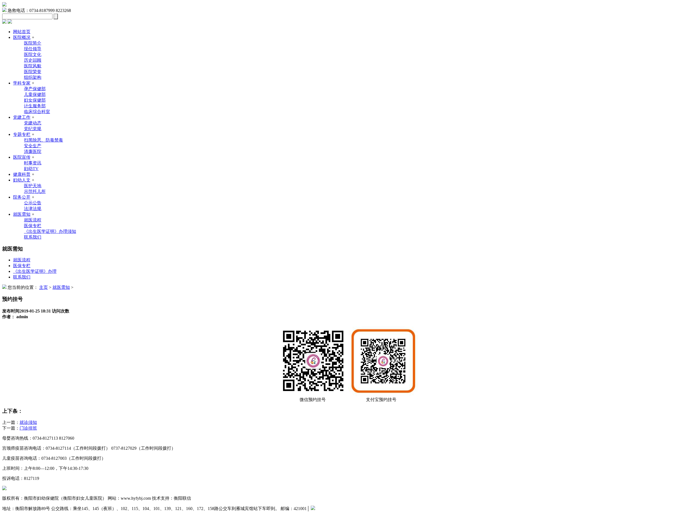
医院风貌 (32, 66)
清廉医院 (32, 151)
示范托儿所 (35, 191)
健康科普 (21, 174)
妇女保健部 (35, 100)
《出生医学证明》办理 (35, 271)
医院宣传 (21, 157)
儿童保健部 (35, 94)
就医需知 (21, 214)
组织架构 (32, 77)
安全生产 (32, 145)
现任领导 (32, 48)
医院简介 (32, 43)
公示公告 (32, 203)
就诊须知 (28, 422)
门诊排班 (28, 428)
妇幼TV (31, 168)
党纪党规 (32, 128)
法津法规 (32, 208)
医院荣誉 (32, 71)
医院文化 (32, 54)
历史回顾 (32, 60)
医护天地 (32, 185)
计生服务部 (35, 106)
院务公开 (21, 197)
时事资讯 (32, 163)
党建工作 (21, 117)
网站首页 (21, 31)
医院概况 (21, 37)
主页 (43, 287)
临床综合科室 (37, 111)
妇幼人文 (21, 180)
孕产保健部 (35, 88)
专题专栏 (21, 134)
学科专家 (21, 83)
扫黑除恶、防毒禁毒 (43, 140)
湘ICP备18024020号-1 (335, 508)
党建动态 (32, 123)
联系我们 (32, 237)
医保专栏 (32, 225)
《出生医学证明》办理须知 (50, 231)
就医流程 (32, 220)
